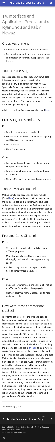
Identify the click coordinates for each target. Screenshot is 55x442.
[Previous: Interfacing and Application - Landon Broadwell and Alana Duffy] (2, 417)
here (47, 110)
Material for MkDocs (19, 432)
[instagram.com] (4, 438)
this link (32, 348)
